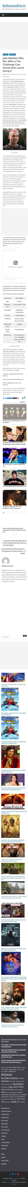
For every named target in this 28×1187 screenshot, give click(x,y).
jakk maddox (6, 76)
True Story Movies (5, 1142)
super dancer (21, 1096)
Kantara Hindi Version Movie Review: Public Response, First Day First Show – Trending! (13, 551)
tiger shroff (8, 1101)
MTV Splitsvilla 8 (4, 1087)
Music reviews (19, 1087)
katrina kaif (3, 1084)
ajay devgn (9, 1067)
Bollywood (6, 1074)
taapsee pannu (13, 1098)
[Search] (25, 636)
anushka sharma (20, 1069)
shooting (24, 1094)
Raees (7, 1092)
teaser (23, 1099)
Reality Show (12, 54)
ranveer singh (13, 1092)
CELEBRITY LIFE (4, 1117)
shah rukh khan (13, 1094)
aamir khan (3, 1067)
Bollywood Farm (7, 74)
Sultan (16, 1096)
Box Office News (5, 1114)
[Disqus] (14, 608)
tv (17, 1101)
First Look (5, 1081)
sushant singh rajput (5, 1098)
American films (4, 1069)
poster (3, 1092)
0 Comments (23, 74)
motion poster (9, 1084)
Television (5, 54)
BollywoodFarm (14, 5)
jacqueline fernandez (20, 1081)
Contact (3, 1157)
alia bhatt (23, 1067)
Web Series (3, 1148)
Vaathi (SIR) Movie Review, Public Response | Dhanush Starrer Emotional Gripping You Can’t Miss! (13, 878)
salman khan (4, 1094)
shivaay (19, 1094)
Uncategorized (4, 1145)
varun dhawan (22, 1101)
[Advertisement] (14, 36)
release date (19, 1092)
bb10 (2, 1071)
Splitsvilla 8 (11, 1096)
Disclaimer (4, 1164)
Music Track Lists (7, 1089)
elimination (21, 1078)
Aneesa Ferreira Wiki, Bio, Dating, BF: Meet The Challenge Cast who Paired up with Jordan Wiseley (15, 543)
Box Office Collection (9, 1078)
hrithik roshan (12, 1081)
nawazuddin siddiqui (18, 1089)
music (10, 1087)
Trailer (13, 1101)
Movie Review (18, 1084)
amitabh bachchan (12, 1069)
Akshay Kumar (16, 1067)
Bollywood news (5, 1108)
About (3, 1154)
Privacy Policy (5, 1160)
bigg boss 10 (12, 1071)
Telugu (3, 1102)
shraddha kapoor (5, 1096)
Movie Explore (4, 1120)
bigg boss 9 (6, 1071)
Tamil (18, 1099)
